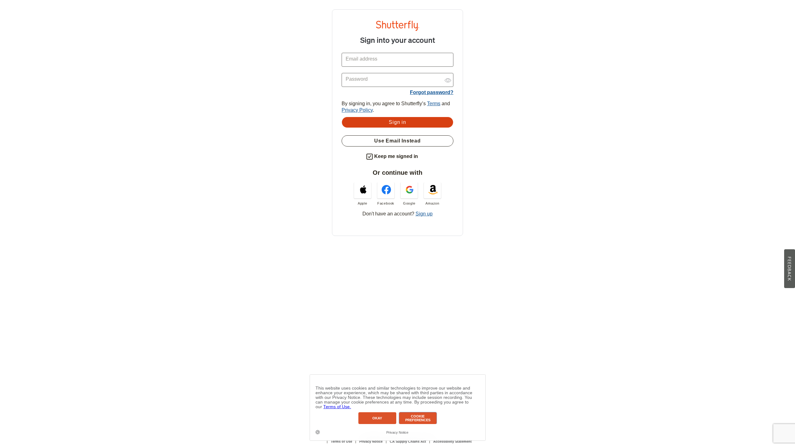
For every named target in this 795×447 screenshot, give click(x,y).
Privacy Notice (371, 441)
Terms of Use (341, 441)
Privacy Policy (357, 110)
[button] (423, 155)
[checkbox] (369, 157)
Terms (433, 103)
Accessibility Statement (452, 441)
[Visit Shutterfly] (397, 29)
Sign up (424, 213)
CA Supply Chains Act (408, 441)
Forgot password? (431, 92)
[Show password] (448, 78)
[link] (362, 194)
